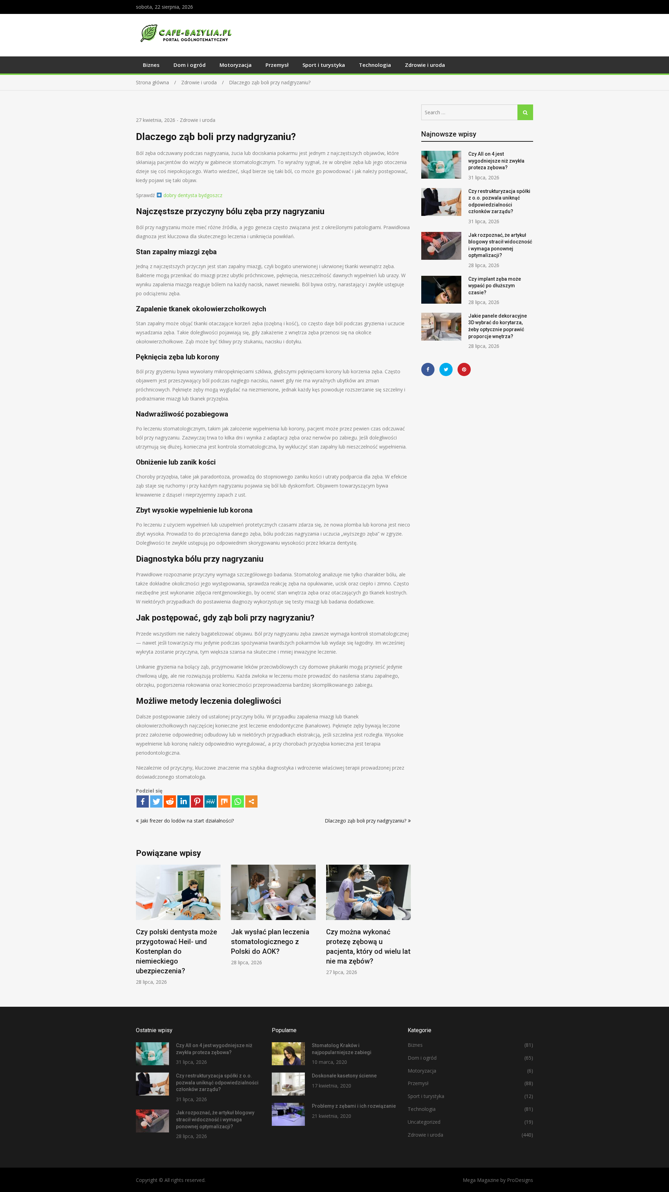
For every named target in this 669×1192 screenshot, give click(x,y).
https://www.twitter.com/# (446, 369)
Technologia (375, 64)
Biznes (151, 64)
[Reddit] (170, 801)
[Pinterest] (197, 801)
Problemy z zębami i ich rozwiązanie (354, 1106)
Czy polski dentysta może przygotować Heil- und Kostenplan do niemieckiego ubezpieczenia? (176, 951)
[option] (178, 925)
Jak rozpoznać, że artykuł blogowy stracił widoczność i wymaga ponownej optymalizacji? (215, 1119)
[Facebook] (143, 801)
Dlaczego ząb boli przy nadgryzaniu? (365, 820)
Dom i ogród (190, 64)
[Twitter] (156, 801)
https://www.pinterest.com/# (464, 369)
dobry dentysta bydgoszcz (192, 195)
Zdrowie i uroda (425, 64)
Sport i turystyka (323, 64)
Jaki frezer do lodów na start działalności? (187, 820)
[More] (251, 801)
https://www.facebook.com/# (428, 369)
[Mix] (224, 801)
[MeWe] (211, 801)
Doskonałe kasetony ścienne (344, 1075)
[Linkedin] (183, 801)
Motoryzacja (236, 64)
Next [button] (406, 928)
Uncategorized (424, 1122)
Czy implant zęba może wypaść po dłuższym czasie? (494, 285)
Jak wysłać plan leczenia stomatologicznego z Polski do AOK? (270, 942)
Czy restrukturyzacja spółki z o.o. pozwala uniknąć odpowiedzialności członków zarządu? (217, 1082)
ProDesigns (520, 1180)
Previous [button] (140, 928)
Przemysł (277, 64)
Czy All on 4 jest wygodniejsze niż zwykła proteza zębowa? (496, 160)
